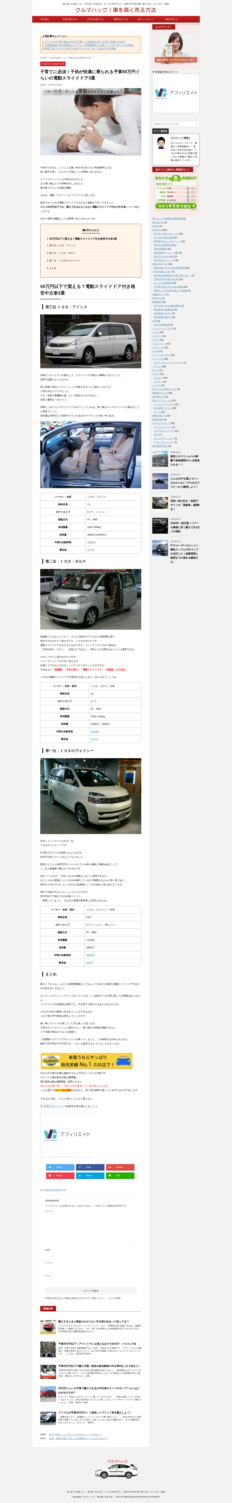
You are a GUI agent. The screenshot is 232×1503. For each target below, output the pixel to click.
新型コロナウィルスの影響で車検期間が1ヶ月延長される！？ (185, 460)
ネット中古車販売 (163, 283)
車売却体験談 (160, 249)
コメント (49, 1211)
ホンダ (155, 370)
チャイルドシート (163, 427)
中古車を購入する (95, 19)
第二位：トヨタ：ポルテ (62, 253)
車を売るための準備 (164, 256)
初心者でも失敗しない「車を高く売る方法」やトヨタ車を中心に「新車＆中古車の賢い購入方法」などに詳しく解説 (116, 1492)
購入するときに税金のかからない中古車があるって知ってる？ (93, 1321)
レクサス (156, 385)
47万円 (91, 549)
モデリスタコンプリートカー (168, 362)
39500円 (91, 542)
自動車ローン (159, 294)
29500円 (95, 731)
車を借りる (157, 222)
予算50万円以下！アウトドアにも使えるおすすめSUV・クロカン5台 (97, 1343)
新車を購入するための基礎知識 (169, 268)
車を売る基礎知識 (163, 245)
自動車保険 (157, 419)
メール (49, 1263)
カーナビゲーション (164, 438)
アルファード (159, 343)
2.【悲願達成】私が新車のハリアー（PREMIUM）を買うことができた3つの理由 (87, 45)
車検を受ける (171, 19)
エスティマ (157, 347)
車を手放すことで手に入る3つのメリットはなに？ (75, 1434)
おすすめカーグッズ (164, 431)
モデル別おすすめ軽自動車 (167, 305)
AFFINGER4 (154, 1497)
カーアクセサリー (161, 423)
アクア (155, 340)
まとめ (52, 268)
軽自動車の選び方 (163, 317)
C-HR (155, 351)
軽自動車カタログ (163, 313)
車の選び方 (157, 396)
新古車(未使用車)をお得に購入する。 (172, 275)
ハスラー (158, 381)
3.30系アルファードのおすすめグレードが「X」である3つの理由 (79, 48)
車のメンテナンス (146, 19)
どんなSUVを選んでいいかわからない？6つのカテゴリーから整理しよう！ (185, 482)
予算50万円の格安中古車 (54, 1190)
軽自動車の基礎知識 (164, 309)
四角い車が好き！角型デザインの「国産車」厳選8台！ (185, 505)
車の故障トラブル (163, 408)
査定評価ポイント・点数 (166, 252)
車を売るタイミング (164, 260)
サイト (48, 1275)
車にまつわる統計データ (164, 389)
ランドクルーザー (161, 355)
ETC (156, 434)
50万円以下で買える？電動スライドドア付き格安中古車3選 (83, 238)
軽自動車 (156, 302)
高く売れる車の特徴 (164, 237)
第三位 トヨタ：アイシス (62, 245)
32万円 (94, 739)
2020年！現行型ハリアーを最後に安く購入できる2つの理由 (185, 527)
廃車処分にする (120, 19)
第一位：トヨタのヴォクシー (64, 260)
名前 (48, 1250)
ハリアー (156, 336)
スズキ (155, 374)
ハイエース (157, 359)
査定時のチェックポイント (167, 241)
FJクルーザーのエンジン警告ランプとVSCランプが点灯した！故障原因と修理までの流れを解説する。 (184, 553)
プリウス (156, 366)
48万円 (89, 962)
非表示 (95, 230)
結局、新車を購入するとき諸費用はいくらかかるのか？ (78, 1438)
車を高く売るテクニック (166, 233)
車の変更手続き (160, 446)
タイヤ (157, 412)
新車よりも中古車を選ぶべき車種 (170, 290)
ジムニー (158, 378)
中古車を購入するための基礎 (168, 287)
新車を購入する (70, 19)
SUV (154, 321)
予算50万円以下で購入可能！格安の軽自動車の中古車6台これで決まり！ (99, 1366)
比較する (156, 298)
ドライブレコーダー (164, 442)
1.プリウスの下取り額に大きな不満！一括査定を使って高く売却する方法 (83, 42)
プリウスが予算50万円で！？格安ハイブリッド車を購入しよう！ (95, 1412)
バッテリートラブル (164, 404)
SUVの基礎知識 (161, 324)
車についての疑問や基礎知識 (166, 218)
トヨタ (155, 332)
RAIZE (155, 226)
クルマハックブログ (162, 328)
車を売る (45, 19)
